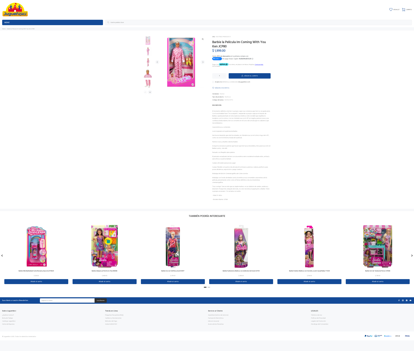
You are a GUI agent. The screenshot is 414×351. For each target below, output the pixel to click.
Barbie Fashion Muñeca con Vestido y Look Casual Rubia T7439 (309, 271)
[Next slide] (412, 255)
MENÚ (6, 22)
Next (203, 62)
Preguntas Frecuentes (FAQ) (114, 315)
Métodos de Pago (111, 321)
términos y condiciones (230, 82)
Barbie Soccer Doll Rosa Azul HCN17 (172, 271)
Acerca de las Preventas (216, 324)
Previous (157, 62)
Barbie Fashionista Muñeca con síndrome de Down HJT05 (241, 271)
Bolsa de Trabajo (7, 318)
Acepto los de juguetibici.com (232, 82)
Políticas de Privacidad (318, 318)
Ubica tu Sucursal (213, 321)
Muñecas (228, 97)
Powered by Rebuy (207, 290)
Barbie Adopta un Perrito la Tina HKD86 (104, 271)
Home (3, 29)
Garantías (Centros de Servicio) (218, 315)
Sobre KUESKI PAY (111, 324)
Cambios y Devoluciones (113, 318)
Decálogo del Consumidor (319, 324)
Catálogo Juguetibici (9, 321)
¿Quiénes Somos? (8, 315)
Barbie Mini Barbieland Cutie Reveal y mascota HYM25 (36, 271)
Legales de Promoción (318, 321)
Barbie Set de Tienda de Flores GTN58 (377, 271)
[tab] (205, 287)
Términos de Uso (316, 315)
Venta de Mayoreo (8, 324)
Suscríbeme (100, 300)
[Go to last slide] (2, 255)
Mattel (222, 94)
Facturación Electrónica (215, 318)
